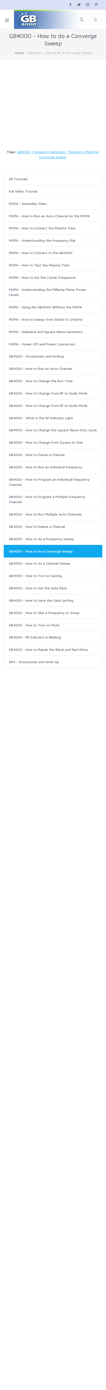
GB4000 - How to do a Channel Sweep (39, 563)
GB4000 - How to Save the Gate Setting (41, 600)
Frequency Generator (49, 152)
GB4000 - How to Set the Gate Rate (38, 588)
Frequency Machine (83, 152)
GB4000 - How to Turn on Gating (35, 576)
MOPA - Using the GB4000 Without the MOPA (45, 307)
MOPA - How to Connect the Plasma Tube (42, 228)
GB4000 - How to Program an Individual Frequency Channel (49, 482)
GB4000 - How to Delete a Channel (37, 526)
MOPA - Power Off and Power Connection (42, 344)
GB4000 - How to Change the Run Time (41, 381)
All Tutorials (18, 179)
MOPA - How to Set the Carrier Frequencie (42, 277)
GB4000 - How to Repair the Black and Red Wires (48, 649)
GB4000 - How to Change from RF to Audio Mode (48, 393)
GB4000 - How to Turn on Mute (34, 625)
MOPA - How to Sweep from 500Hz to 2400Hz (46, 319)
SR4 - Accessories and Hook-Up (34, 662)
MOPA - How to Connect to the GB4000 (40, 253)
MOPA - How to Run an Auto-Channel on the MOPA (49, 216)
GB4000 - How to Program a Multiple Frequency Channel (47, 499)
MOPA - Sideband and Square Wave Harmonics (46, 332)
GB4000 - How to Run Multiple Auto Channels (45, 514)
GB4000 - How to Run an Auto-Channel (40, 368)
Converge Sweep (52, 157)
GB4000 (24, 152)
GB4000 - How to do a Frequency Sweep (41, 539)
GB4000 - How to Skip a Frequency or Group (44, 613)
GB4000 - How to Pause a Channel (37, 455)
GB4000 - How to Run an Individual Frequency (45, 467)
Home (19, 53)
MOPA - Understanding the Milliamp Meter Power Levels (47, 292)
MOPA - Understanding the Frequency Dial (42, 240)
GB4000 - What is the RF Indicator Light (41, 418)
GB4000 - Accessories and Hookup (36, 356)
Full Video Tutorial (23, 191)
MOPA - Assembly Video (28, 203)
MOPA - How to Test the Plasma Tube (39, 265)
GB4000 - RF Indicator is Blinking (35, 637)
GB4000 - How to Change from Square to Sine (46, 442)
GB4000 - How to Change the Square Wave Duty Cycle (53, 430)
